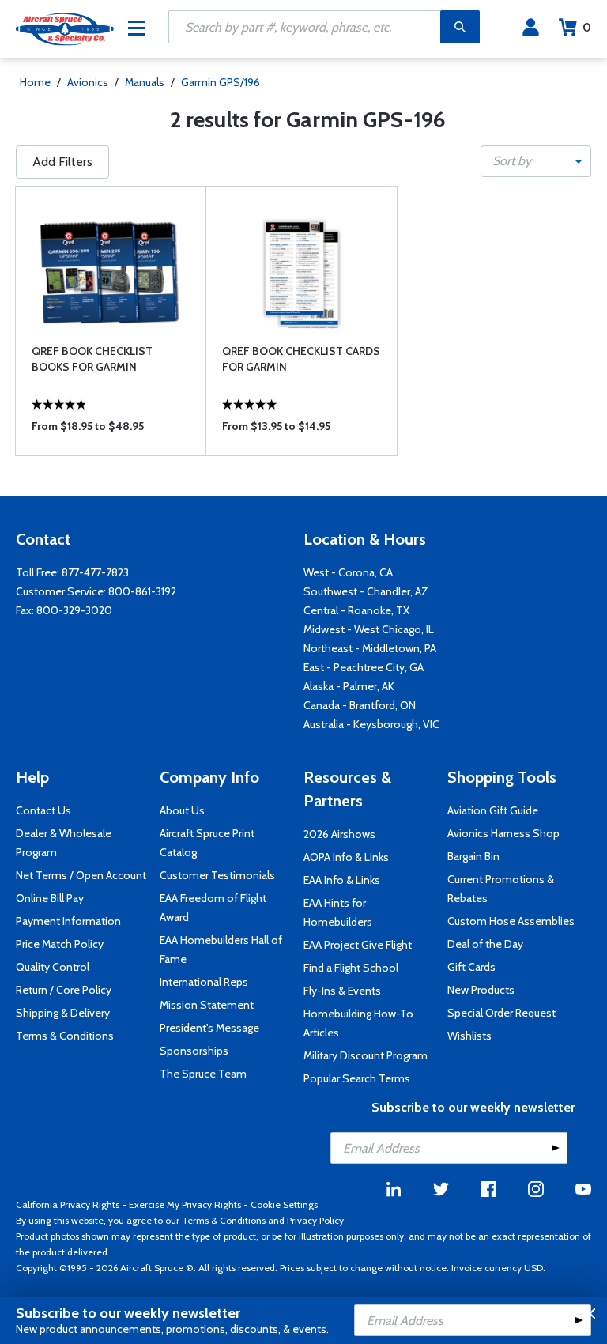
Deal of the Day (485, 944)
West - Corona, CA (348, 572)
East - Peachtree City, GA (364, 667)
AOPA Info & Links (346, 857)
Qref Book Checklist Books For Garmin (92, 359)
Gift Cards (471, 967)
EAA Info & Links (342, 880)
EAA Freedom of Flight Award (213, 907)
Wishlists (469, 1036)
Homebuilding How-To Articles (358, 1023)
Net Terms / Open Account (81, 875)
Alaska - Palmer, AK (349, 686)
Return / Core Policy (63, 990)
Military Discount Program (366, 1055)
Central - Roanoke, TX (356, 610)
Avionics (87, 82)
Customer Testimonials (217, 875)
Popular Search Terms (357, 1078)
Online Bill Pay (50, 898)
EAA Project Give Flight (358, 945)
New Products (481, 990)
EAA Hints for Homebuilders (338, 912)
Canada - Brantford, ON (360, 705)
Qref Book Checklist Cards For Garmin (301, 359)
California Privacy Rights (67, 1204)
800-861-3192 (142, 591)
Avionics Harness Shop (503, 833)
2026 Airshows (339, 834)
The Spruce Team (203, 1074)
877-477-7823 (95, 572)
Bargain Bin (473, 856)
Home (35, 82)
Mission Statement (207, 1005)
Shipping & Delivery (63, 1013)
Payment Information (68, 921)
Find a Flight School (351, 968)
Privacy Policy (315, 1220)
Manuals (144, 82)
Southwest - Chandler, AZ (366, 591)
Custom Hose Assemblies (511, 921)
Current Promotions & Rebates (500, 888)
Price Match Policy (60, 944)
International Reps (204, 982)
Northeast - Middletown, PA (370, 648)
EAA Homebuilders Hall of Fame (221, 949)
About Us (182, 810)
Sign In (530, 27)
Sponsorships (194, 1051)
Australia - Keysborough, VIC (371, 724)
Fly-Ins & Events (342, 990)
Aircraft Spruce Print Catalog (207, 842)
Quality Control (52, 967)
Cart (586, 27)
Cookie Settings (284, 1204)
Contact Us (43, 810)
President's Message (209, 1028)
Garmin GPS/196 (220, 82)
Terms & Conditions (65, 1036)
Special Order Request (501, 1013)
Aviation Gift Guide (492, 810)
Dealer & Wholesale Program (63, 842)
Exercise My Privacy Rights (185, 1204)
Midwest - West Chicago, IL (369, 629)
